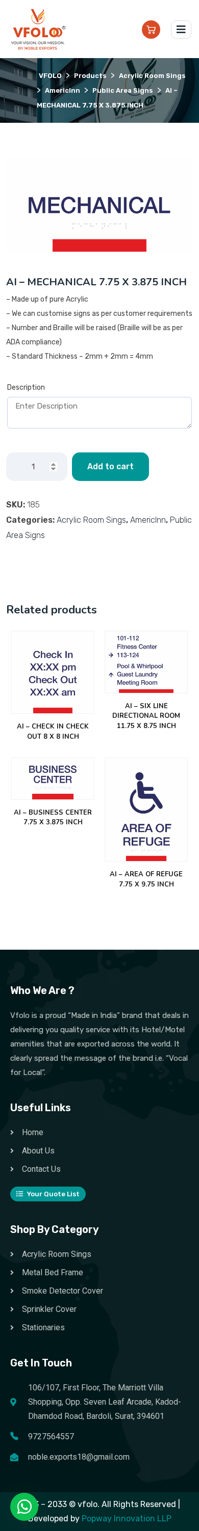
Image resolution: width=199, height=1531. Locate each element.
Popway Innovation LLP (126, 1518)
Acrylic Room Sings (91, 520)
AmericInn (148, 520)
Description (26, 387)
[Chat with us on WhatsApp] (24, 1507)
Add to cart (110, 466)
